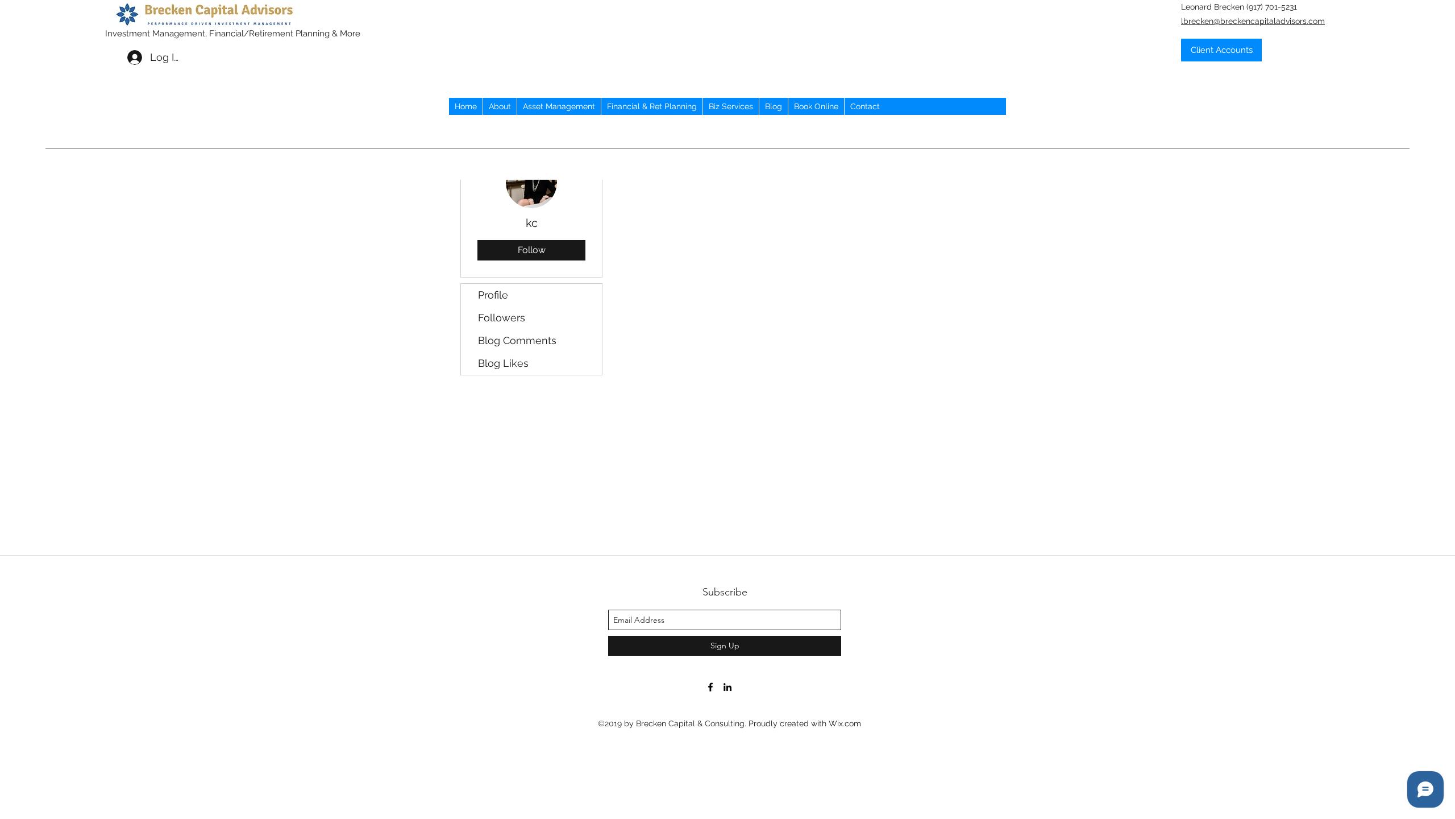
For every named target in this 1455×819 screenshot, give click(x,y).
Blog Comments (517, 340)
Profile (493, 295)
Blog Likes (503, 363)
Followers (501, 318)
